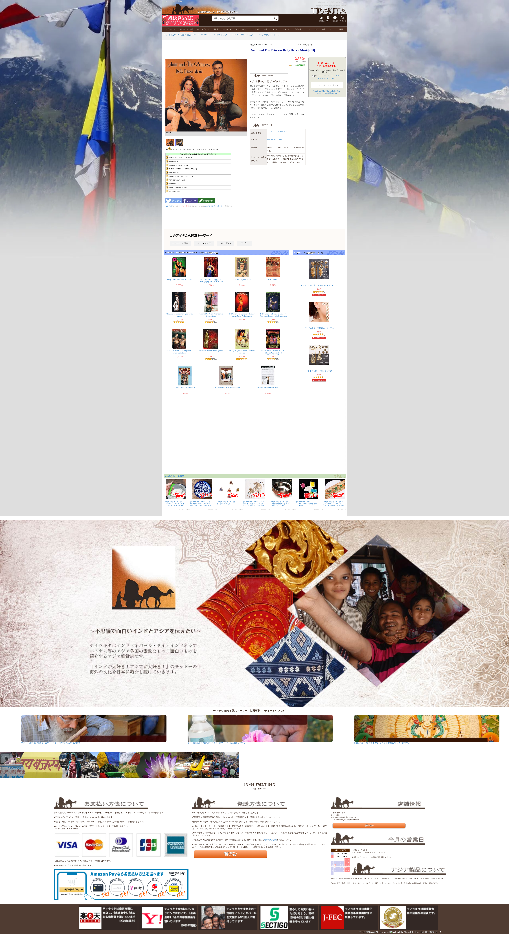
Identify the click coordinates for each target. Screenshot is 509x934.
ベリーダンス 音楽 (180, 243)
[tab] (170, 29)
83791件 (344, 2)
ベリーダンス (225, 243)
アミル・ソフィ (273, 131)
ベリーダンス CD (204, 243)
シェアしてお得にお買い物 (213, 206)
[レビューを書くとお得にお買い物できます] (206, 204)
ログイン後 (169, 206)
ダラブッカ (244, 243)
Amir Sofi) (283, 131)
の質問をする (327, 92)
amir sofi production (274, 139)
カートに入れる (319, 294)
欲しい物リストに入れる (327, 86)
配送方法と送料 (270, 840)
